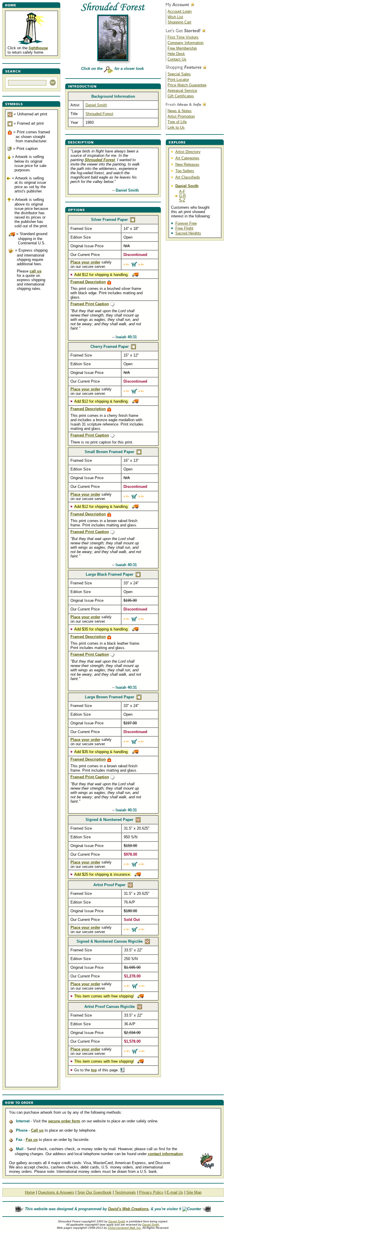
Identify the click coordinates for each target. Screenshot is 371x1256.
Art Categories (187, 158)
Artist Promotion (181, 116)
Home (30, 1192)
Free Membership (182, 48)
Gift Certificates (181, 96)
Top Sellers (184, 171)
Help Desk (176, 54)
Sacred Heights (188, 233)
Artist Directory (188, 152)
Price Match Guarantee (187, 85)
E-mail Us (175, 1192)
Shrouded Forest (99, 114)
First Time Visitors (183, 37)
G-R (182, 196)
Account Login (180, 11)
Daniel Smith (96, 105)
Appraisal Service (182, 90)
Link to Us (176, 127)
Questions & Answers (56, 1192)
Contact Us (177, 59)
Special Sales (179, 74)
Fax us (32, 1139)
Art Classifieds (187, 177)
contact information (165, 1154)
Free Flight (184, 228)
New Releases (187, 164)
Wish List (175, 17)
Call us (37, 1130)
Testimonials (125, 1192)
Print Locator (178, 79)
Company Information (185, 43)
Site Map (193, 1192)
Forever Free (186, 223)
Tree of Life (177, 122)
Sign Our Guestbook (94, 1192)
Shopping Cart (179, 22)
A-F (182, 191)
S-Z (182, 200)
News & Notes (180, 111)
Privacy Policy (151, 1192)
